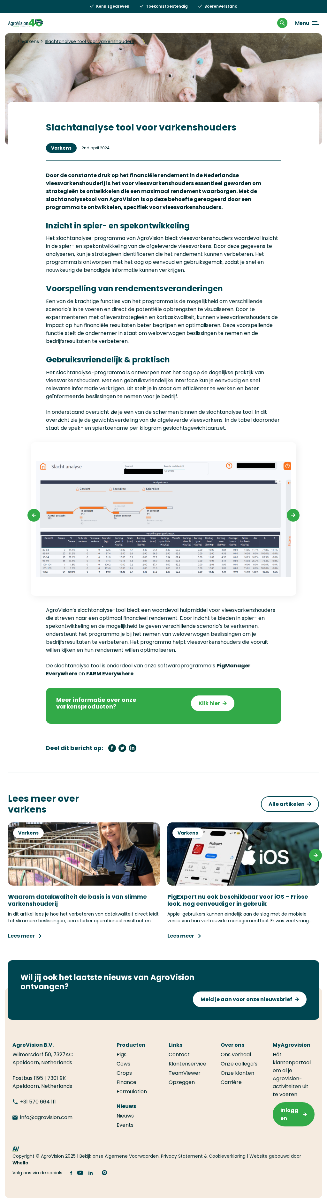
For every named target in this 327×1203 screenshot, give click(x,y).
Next (293, 515)
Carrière (231, 1082)
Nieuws (125, 1115)
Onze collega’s (239, 1063)
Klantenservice (187, 1063)
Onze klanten (237, 1073)
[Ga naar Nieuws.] (14, 41)
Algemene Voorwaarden (132, 1156)
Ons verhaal (236, 1054)
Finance (126, 1082)
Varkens (61, 148)
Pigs (121, 1054)
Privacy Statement (182, 1156)
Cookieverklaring (227, 1156)
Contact (179, 1054)
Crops (124, 1073)
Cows (123, 1063)
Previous (33, 515)
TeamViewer (185, 1073)
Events (125, 1125)
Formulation (132, 1091)
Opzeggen (182, 1082)
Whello (20, 1163)
